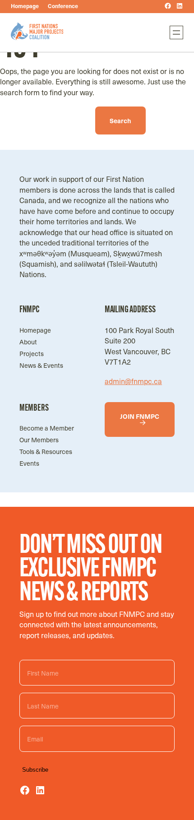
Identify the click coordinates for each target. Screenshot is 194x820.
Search (120, 120)
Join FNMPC (139, 416)
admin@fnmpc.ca (133, 380)
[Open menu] (176, 32)
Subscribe (35, 769)
